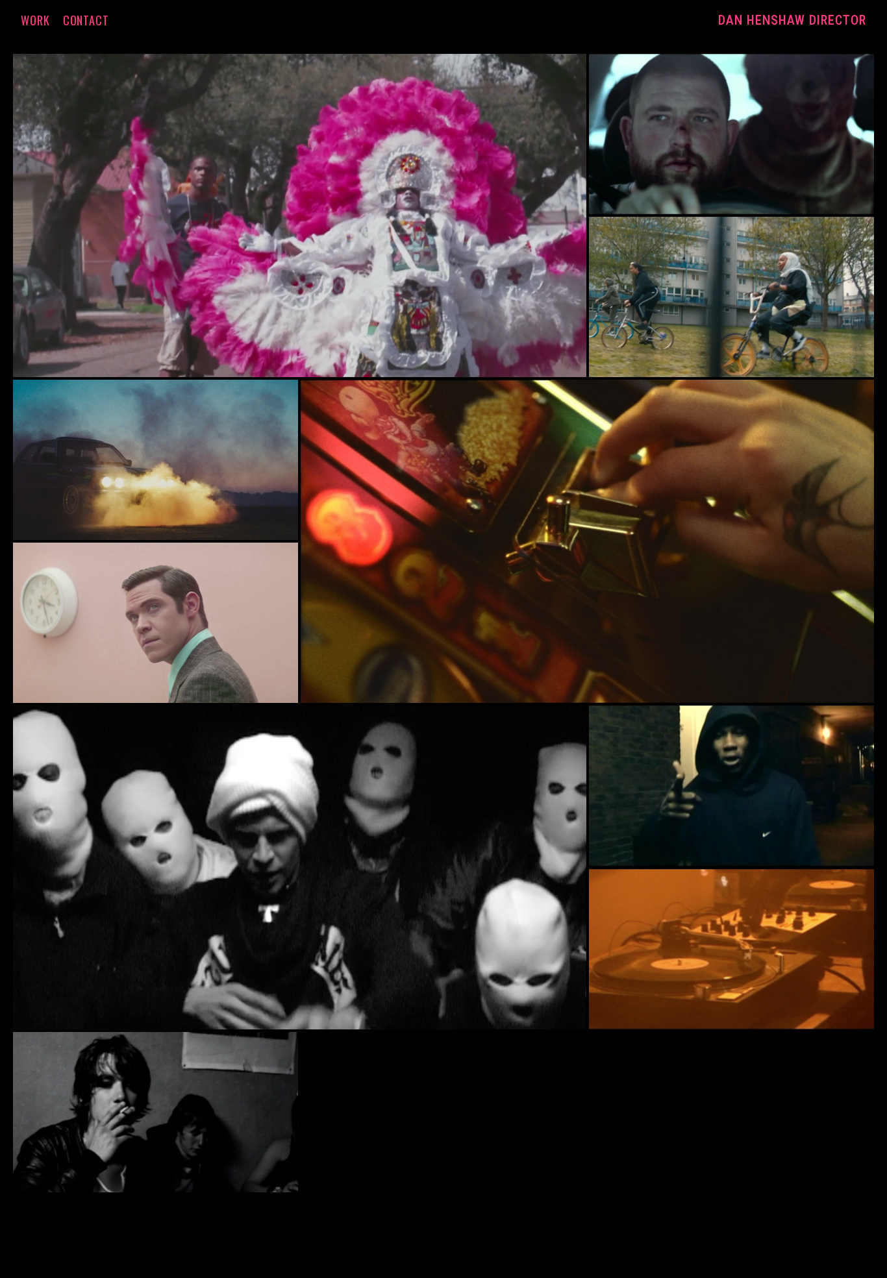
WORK (35, 20)
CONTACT (86, 20)
